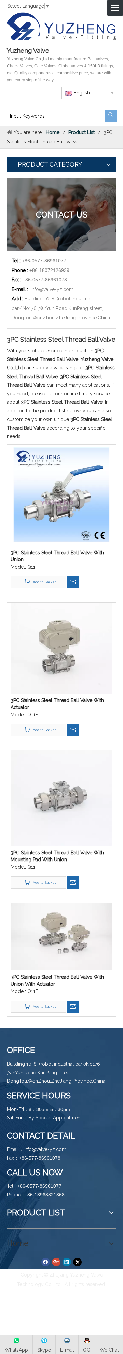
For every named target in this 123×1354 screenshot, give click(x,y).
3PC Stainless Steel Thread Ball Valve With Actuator (57, 704)
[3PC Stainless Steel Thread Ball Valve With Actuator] (61, 647)
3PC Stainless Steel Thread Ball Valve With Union (57, 556)
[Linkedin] (67, 1262)
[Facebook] (45, 1262)
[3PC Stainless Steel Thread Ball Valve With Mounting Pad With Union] (61, 797)
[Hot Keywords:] (111, 116)
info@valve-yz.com (52, 289)
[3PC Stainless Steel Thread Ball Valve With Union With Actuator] (61, 936)
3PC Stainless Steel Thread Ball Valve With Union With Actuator (57, 980)
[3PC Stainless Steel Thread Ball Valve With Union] (61, 495)
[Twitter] (77, 1262)
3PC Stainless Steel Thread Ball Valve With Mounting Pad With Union (57, 856)
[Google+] (56, 1262)
